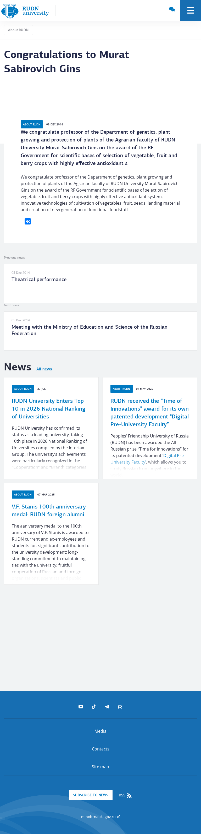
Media (100, 731)
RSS (122, 794)
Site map (100, 766)
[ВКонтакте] (28, 221)
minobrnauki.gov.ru (99, 816)
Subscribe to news (90, 795)
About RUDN (18, 30)
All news (44, 369)
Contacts (100, 749)
